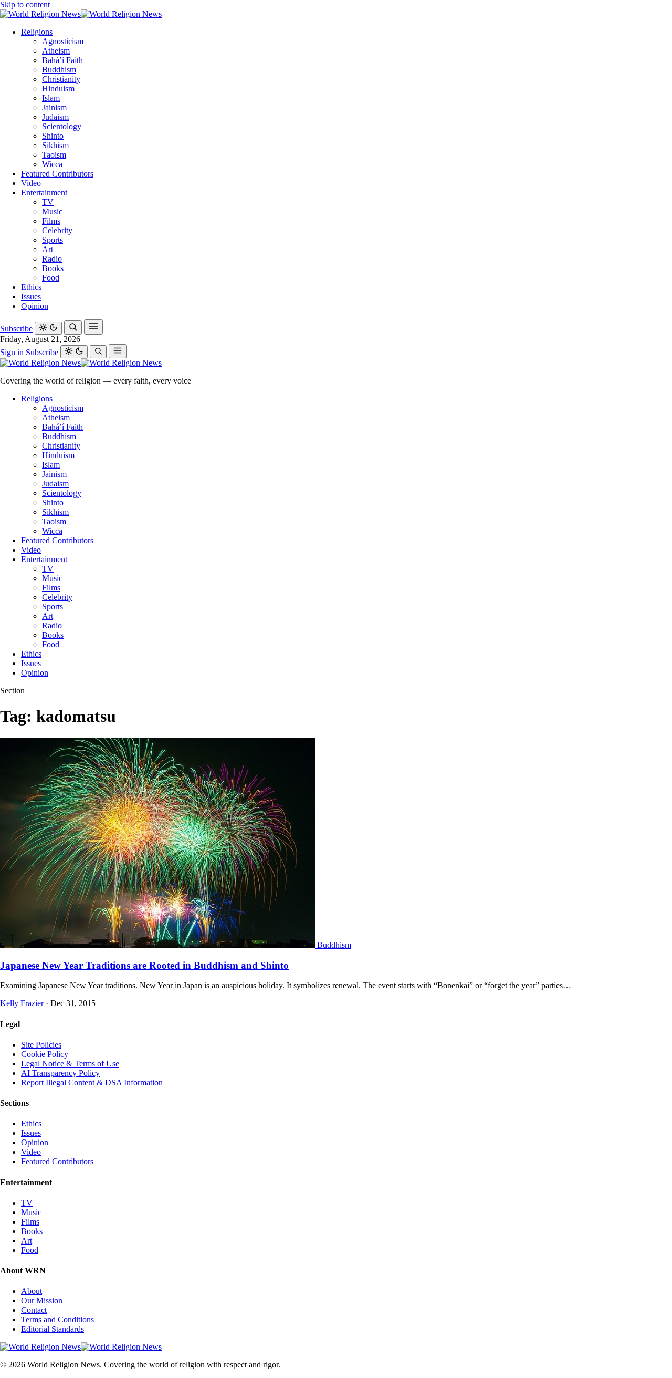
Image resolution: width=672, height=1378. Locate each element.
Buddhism (59, 69)
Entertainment (44, 192)
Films (51, 220)
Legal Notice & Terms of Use (70, 1063)
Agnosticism (62, 41)
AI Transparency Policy (60, 1073)
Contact (34, 1310)
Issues (31, 296)
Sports (52, 239)
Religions (36, 31)
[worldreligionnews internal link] (81, 13)
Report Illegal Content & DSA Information (92, 1082)
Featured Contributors (57, 173)
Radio (52, 258)
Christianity (61, 79)
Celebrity (57, 230)
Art (47, 249)
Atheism (56, 50)
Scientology (61, 126)
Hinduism (58, 88)
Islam (51, 98)
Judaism (55, 116)
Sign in (12, 352)
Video (31, 183)
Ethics (31, 287)
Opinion (34, 306)
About (31, 1291)
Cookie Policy (44, 1054)
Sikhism (55, 145)
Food (50, 277)
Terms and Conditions (57, 1319)
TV (48, 202)
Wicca (52, 164)
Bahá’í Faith (62, 60)
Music (52, 211)
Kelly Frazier (22, 1003)
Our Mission (41, 1300)
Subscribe (16, 328)
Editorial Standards (52, 1328)
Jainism (54, 107)
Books (53, 268)
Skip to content (25, 4)
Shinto (53, 135)
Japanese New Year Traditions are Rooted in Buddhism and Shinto (144, 965)
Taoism (54, 154)
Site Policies (41, 1044)
